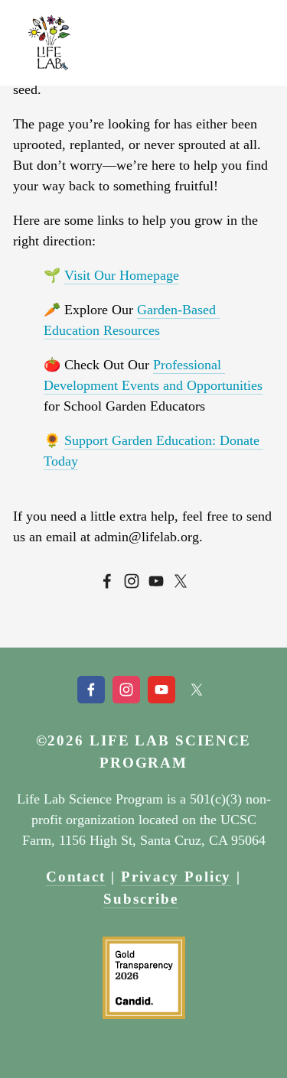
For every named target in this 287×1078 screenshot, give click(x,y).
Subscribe (140, 899)
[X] (180, 581)
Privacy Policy (176, 877)
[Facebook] (107, 581)
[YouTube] (156, 581)
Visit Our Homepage (121, 275)
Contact (76, 877)
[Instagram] (131, 581)
